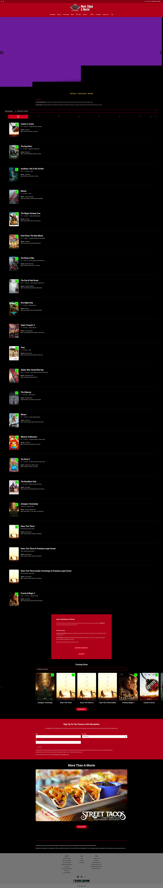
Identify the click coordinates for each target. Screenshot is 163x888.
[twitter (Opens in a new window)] (5, 1)
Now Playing (73, 93)
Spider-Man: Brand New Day (32, 370)
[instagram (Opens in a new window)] (3, 1)
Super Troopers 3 (28, 325)
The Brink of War (27, 258)
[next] (161, 52)
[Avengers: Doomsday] (14, 510)
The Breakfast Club (28, 481)
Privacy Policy (56, 754)
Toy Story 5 (25, 459)
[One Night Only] (14, 308)
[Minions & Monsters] (14, 443)
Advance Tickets (82, 93)
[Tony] (14, 353)
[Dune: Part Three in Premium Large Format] (14, 554)
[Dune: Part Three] (14, 532)
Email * (37, 734)
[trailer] (16, 124)
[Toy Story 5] (14, 465)
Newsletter (90, 93)
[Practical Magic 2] (14, 599)
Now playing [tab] (9, 111)
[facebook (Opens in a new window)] (1, 1)
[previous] (1, 52)
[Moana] (14, 420)
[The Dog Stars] (14, 152)
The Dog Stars (26, 146)
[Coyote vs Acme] (14, 130)
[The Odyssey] (14, 398)
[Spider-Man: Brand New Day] (14, 376)
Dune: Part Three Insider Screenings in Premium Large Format (46, 571)
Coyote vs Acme (27, 124)
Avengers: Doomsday (29, 504)
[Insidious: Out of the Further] (14, 174)
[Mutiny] (14, 197)
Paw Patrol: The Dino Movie (32, 235)
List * (37, 739)
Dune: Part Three (28, 526)
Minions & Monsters (29, 437)
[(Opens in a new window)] (77, 881)
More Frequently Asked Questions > (81, 647)
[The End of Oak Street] (14, 286)
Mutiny (23, 191)
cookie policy (80, 752)
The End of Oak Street (29, 280)
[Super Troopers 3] (14, 331)
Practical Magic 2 (28, 593)
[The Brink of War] (14, 264)
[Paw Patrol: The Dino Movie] (14, 241)
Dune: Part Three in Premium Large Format (38, 548)
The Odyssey (26, 392)
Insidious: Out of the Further (32, 168)
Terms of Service (63, 754)
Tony (23, 347)
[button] (6, 116)
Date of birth (84, 734)
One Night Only (27, 303)
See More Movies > (81, 709)
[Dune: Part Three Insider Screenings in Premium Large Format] (14, 577)
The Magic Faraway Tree (30, 213)
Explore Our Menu (81, 826)
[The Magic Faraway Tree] (14, 219)
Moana (23, 414)
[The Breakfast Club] (14, 487)
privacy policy (110, 750)
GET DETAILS (81, 86)
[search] (112, 14)
